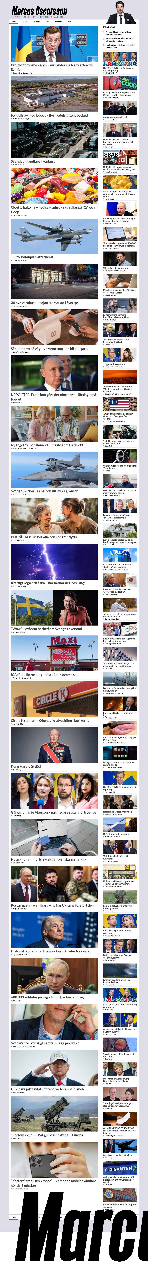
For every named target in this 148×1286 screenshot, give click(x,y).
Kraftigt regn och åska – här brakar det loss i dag (120, 46)
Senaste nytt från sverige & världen (39, 17)
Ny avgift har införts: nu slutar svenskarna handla (118, 33)
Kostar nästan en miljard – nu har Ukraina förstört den (120, 39)
